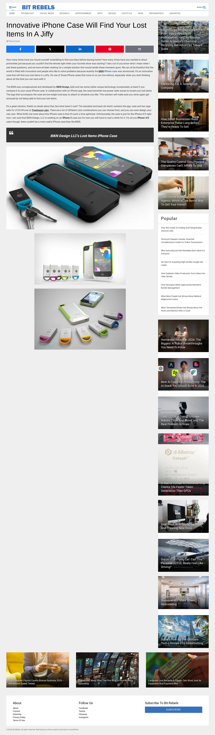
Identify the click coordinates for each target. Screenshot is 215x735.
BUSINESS (64, 13)
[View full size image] (80, 187)
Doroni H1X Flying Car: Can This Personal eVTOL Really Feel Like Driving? (182, 563)
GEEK (140, 13)
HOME (12, 13)
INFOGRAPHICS (156, 13)
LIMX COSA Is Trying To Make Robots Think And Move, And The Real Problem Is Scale (182, 420)
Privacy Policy (19, 717)
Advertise (17, 714)
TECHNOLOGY (27, 13)
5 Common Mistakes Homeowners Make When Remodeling (178, 600)
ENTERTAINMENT (83, 13)
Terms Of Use (19, 720)
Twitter (82, 711)
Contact (16, 711)
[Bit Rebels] (37, 8)
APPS (100, 13)
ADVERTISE (175, 13)
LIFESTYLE (127, 13)
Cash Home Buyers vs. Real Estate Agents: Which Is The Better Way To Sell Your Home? (183, 200)
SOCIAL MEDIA (47, 13)
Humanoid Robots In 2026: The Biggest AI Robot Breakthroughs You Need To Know (181, 343)
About (15, 708)
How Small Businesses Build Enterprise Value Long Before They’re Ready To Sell (180, 122)
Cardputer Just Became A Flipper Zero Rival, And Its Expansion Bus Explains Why (174, 682)
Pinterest (83, 714)
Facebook (83, 708)
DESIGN (112, 13)
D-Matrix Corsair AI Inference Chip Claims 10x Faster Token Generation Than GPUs (183, 486)
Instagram (83, 717)
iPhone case (110, 71)
